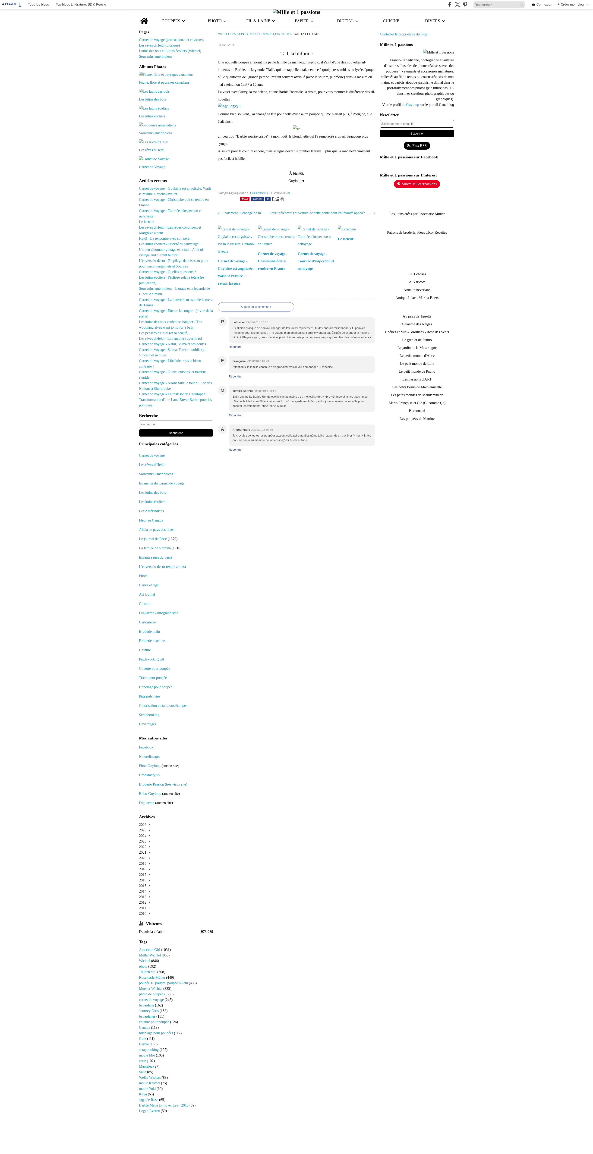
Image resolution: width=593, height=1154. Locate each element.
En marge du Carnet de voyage (161, 483)
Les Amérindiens (151, 511)
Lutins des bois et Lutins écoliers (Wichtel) (170, 51)
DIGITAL (345, 21)
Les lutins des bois (152, 492)
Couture (145, 650)
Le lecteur (146, 222)
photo (143, 966)
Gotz (143, 1039)
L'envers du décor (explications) (162, 567)
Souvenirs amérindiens (155, 56)
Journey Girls (149, 1011)
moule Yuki (148, 1089)
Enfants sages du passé (155, 557)
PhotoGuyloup (150, 766)
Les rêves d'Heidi (151, 465)
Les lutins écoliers (152, 502)
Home (144, 17)
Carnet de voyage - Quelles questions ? (167, 272)
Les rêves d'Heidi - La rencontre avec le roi (170, 338)
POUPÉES (171, 21)
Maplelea (146, 1066)
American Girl (150, 950)
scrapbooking (149, 1050)
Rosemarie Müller (152, 977)
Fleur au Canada (151, 520)
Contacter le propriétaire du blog (403, 34)
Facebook (146, 747)
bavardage (147, 1005)
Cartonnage (147, 622)
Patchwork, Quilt (151, 659)
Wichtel (145, 961)
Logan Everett (150, 1111)
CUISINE (391, 21)
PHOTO (215, 21)
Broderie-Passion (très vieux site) (163, 784)
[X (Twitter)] (457, 4)
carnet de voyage (152, 1000)
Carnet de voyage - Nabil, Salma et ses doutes (172, 344)
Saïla (143, 1072)
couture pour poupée (154, 1022)
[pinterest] (465, 4)
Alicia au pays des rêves (156, 529)
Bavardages (147, 724)
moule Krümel (150, 1083)
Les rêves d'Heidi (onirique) (159, 45)
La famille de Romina (155, 548)
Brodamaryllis (149, 775)
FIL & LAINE (258, 21)
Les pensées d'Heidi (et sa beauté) (163, 333)
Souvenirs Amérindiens (156, 474)
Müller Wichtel (150, 955)
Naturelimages (150, 756)
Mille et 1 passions (232, 34)
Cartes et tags (148, 585)
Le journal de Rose (153, 539)
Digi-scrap (146, 803)
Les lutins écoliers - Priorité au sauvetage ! (170, 244)
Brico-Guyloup (150, 794)
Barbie (144, 1044)
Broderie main (149, 631)
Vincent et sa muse (152, 355)
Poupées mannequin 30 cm (269, 34)
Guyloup (413, 105)
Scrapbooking (149, 715)
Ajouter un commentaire (256, 306)
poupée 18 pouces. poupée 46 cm (164, 983)
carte (143, 1061)
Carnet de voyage (152, 455)
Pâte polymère (149, 696)
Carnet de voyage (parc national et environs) (171, 40)
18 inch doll (148, 972)
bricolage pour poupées (156, 1033)
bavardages (147, 1016)
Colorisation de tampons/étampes (163, 705)
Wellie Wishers (150, 1077)
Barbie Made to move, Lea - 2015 (164, 1105)
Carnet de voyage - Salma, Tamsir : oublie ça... (173, 350)
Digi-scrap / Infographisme (158, 613)
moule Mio (147, 1055)
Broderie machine (152, 641)
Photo (143, 576)
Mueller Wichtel (151, 988)
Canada (145, 1027)
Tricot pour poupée (153, 678)
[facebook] (450, 4)
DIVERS (432, 21)
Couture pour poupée (154, 668)
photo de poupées (152, 994)
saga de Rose (149, 1100)
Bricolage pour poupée (155, 687)
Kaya (143, 1094)
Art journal (147, 594)
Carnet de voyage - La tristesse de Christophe (172, 394)
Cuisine (144, 604)
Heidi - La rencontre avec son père (164, 238)
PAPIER (302, 21)
